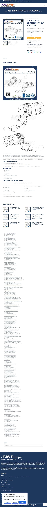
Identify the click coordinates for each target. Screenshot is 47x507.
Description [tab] (5, 58)
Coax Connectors (39, 44)
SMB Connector (40, 45)
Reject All (15, 502)
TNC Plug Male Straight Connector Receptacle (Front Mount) (38, 208)
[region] (15, 499)
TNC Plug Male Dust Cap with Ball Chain (15, 208)
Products (8, 18)
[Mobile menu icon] (45, 5)
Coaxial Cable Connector (32, 44)
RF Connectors (29, 45)
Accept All (22, 502)
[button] (22, 21)
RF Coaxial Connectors (15, 18)
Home (4, 18)
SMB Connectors (33, 41)
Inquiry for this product (34, 38)
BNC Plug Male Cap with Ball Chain (15, 223)
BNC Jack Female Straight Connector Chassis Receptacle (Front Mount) (15, 216)
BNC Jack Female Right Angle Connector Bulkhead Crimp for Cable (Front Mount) (38, 216)
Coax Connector (35, 45)
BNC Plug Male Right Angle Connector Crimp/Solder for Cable (37, 223)
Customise (8, 502)
